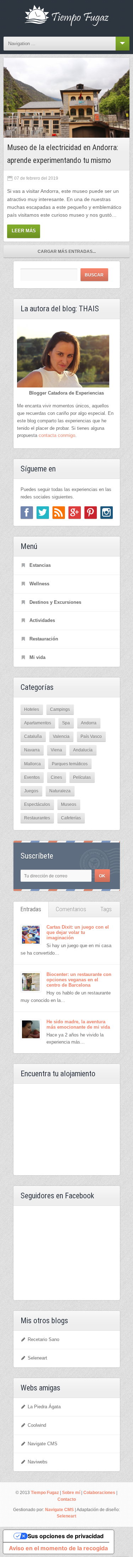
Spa (66, 723)
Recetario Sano (43, 1339)
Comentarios (71, 909)
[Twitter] (43, 512)
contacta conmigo (57, 435)
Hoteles (31, 709)
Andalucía (83, 750)
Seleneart (37, 1358)
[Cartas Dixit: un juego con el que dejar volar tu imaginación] (31, 934)
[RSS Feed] (58, 512)
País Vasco (91, 736)
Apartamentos (37, 723)
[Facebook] (27, 512)
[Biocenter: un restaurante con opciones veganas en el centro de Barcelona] (31, 982)
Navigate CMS (42, 1443)
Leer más (24, 230)
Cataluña (33, 736)
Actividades (42, 620)
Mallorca (32, 763)
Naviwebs (38, 1461)
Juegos (31, 790)
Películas (82, 777)
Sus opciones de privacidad (66, 1536)
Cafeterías (71, 818)
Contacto (66, 1499)
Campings (60, 709)
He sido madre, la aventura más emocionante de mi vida (78, 1024)
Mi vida (37, 657)
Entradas (31, 909)
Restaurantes (37, 818)
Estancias (40, 565)
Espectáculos (37, 804)
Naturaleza (60, 790)
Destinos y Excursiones (55, 602)
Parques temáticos (70, 763)
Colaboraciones (99, 1492)
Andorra (88, 723)
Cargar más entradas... (67, 251)
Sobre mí (71, 1492)
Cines (56, 777)
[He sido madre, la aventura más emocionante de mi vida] (31, 1029)
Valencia (61, 736)
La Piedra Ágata (44, 1406)
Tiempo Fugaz (45, 1492)
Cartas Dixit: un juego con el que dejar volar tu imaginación (77, 932)
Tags (106, 909)
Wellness (39, 583)
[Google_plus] (74, 512)
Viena (56, 750)
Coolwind (37, 1425)
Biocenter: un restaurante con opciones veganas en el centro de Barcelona (78, 980)
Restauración (43, 639)
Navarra (32, 750)
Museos (68, 804)
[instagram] (106, 512)
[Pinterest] (90, 512)
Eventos (32, 777)
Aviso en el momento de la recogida (58, 1548)
